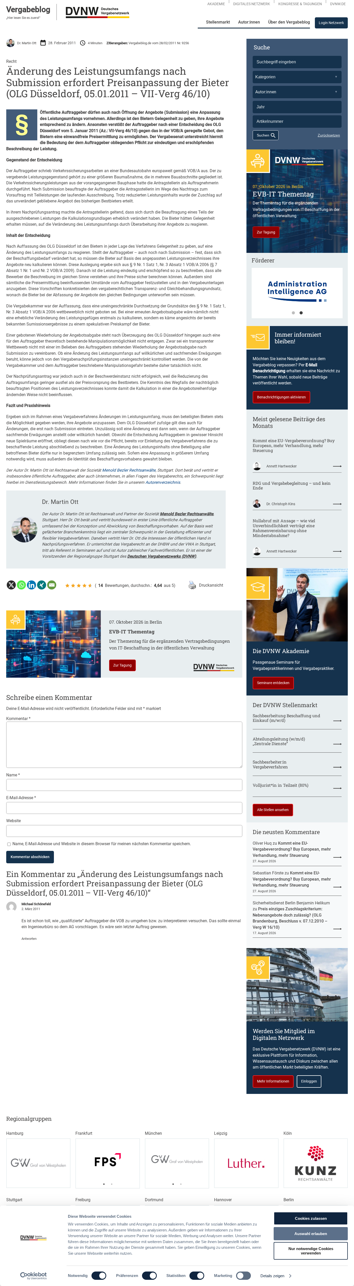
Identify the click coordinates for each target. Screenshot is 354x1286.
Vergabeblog (28, 9)
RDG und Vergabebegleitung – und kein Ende (292, 486)
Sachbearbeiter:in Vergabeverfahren (270, 764)
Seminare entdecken (273, 683)
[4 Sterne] (84, 585)
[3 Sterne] (78, 585)
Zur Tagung (122, 665)
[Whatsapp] (21, 584)
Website (13, 820)
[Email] (51, 584)
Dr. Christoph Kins (280, 504)
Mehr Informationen (273, 1081)
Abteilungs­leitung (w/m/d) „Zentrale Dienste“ (279, 741)
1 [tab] (293, 313)
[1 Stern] (67, 585)
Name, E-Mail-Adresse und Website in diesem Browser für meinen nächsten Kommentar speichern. (101, 843)
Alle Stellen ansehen (273, 810)
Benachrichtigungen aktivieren (281, 397)
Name (13, 775)
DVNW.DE (338, 4)
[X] (11, 584)
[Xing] (41, 584)
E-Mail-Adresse (21, 797)
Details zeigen (272, 1276)
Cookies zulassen (311, 1218)
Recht (11, 61)
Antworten (29, 939)
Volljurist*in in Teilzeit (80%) (280, 785)
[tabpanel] (107, 1159)
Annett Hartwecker (281, 466)
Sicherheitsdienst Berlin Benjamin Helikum (291, 903)
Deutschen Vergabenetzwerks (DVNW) (161, 556)
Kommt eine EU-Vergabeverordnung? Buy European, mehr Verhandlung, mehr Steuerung (294, 445)
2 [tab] (301, 313)
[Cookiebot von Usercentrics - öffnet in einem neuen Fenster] (33, 1276)
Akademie (216, 4)
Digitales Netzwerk (251, 4)
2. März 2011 (31, 909)
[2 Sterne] (73, 585)
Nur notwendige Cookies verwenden (310, 1250)
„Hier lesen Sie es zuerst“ (23, 18)
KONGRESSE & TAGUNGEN (300, 4)
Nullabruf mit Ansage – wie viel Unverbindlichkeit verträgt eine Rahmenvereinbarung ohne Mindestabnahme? (284, 528)
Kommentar (18, 718)
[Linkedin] (31, 584)
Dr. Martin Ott (26, 43)
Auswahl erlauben (310, 1233)
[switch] (149, 1276)
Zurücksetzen (329, 135)
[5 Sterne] (90, 585)
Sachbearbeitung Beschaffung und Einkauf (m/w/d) (286, 718)
